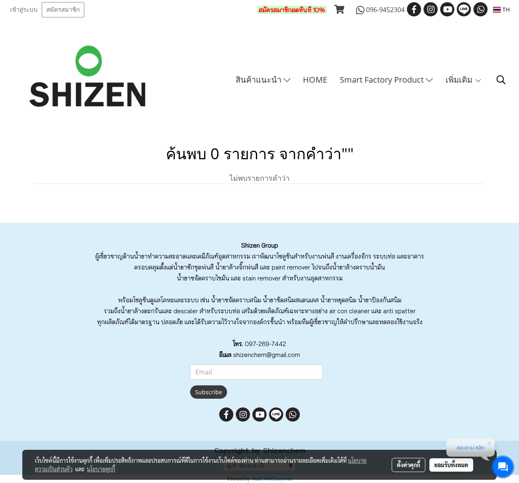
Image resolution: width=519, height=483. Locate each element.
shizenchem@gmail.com (266, 355)
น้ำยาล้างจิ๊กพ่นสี (236, 267)
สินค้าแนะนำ (259, 79)
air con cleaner (349, 311)
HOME (315, 79)
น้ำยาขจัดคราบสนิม (236, 300)
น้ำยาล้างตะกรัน (141, 311)
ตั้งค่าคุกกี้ (408, 464)
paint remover (291, 267)
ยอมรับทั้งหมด (451, 464)
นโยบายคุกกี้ (101, 468)
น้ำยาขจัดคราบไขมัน (203, 278)
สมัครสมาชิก (63, 9)
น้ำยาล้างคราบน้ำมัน (358, 267)
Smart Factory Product (383, 79)
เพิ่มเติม (460, 79)
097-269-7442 (265, 344)
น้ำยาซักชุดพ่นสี (193, 267)
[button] (501, 80)
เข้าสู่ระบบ (24, 9)
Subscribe (208, 392)
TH (505, 9)
